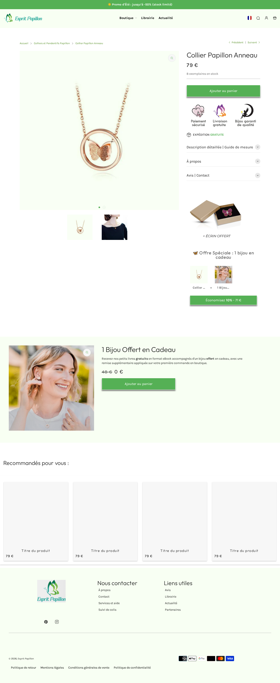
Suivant (252, 42)
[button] (99, 207)
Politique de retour (23, 667)
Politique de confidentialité (132, 667)
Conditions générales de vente (88, 667)
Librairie (170, 596)
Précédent (237, 42)
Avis (168, 590)
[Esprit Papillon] (23, 17)
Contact (103, 596)
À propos (104, 590)
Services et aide (109, 603)
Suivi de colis (107, 610)
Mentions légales (52, 667)
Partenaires (173, 610)
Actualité (171, 603)
